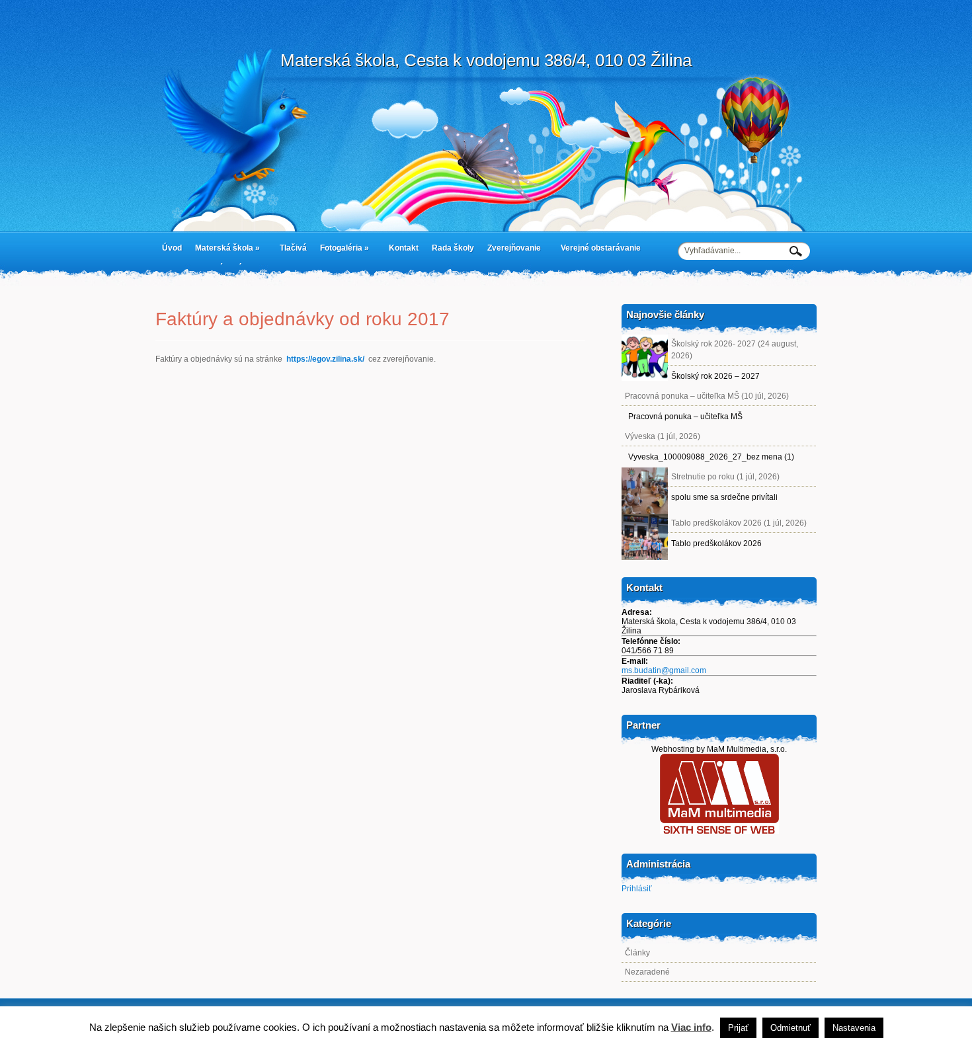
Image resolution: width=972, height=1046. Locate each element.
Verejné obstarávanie (601, 248)
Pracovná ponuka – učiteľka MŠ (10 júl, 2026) (707, 396)
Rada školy (453, 248)
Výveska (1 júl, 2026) (662, 436)
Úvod (172, 248)
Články (637, 952)
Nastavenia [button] (853, 1028)
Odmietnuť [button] (790, 1028)
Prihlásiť (637, 888)
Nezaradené (647, 972)
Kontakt (404, 248)
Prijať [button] (738, 1028)
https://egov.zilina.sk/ (325, 359)
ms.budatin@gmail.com (664, 670)
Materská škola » (224, 250)
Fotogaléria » (341, 250)
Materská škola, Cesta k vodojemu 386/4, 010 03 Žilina (486, 60)
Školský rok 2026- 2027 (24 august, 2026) (734, 349)
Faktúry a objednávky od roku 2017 (302, 319)
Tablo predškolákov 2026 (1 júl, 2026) (739, 523)
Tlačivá (293, 248)
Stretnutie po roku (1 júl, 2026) (725, 476)
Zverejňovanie (511, 250)
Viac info (691, 1027)
